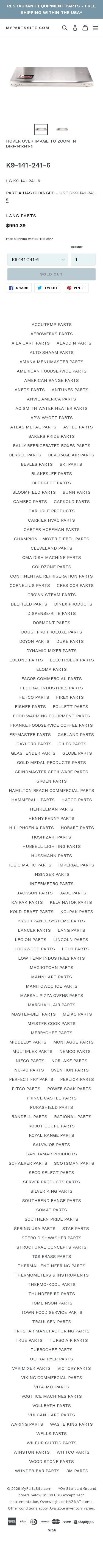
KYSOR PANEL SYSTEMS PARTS (51, 920)
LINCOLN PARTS (70, 939)
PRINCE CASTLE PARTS (52, 1098)
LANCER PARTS (34, 930)
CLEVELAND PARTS (51, 548)
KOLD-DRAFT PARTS (32, 911)
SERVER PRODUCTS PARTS (51, 1181)
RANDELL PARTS (29, 1116)
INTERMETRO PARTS (52, 883)
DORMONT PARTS (51, 622)
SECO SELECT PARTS (51, 1172)
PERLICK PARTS (77, 1079)
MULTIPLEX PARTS (32, 1051)
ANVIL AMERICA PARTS (51, 399)
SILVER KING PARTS (51, 1191)
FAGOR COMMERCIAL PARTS (51, 678)
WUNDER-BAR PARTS (37, 1470)
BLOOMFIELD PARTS (34, 492)
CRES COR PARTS (75, 585)
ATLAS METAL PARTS (33, 427)
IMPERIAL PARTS (76, 865)
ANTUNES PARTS (70, 389)
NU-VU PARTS (29, 1070)
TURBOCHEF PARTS (51, 1349)
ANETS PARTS (30, 389)
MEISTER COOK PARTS (51, 1023)
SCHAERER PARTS (28, 1163)
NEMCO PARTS (75, 1051)
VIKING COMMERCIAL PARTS (51, 1377)
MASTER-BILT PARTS (33, 1014)
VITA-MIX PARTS (51, 1386)
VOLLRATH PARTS (51, 1405)
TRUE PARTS (29, 1340)
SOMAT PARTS (51, 1209)
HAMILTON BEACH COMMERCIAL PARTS (51, 790)
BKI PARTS (71, 464)
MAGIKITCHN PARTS (51, 967)
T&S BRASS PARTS (51, 1256)
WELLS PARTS (51, 1433)
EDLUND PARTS (26, 660)
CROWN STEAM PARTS (51, 594)
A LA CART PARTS (31, 343)
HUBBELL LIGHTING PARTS (52, 846)
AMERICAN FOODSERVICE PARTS (52, 371)
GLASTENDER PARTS (33, 753)
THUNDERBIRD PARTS (51, 1293)
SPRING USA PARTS (34, 1228)
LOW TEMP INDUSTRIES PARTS (51, 958)
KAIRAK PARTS (27, 902)
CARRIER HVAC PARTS (51, 520)
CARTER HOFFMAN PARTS (52, 529)
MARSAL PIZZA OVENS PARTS (51, 995)
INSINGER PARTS (51, 874)
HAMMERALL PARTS (33, 799)
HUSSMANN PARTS (51, 855)
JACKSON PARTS (35, 893)
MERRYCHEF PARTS (52, 1032)
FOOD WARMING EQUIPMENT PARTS (51, 715)
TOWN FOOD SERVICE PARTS (51, 1312)
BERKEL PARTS (25, 454)
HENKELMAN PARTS (51, 809)
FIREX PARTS (70, 697)
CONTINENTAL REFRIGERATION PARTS (51, 576)
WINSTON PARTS (31, 1452)
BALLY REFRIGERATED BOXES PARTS (51, 445)
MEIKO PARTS (77, 1014)
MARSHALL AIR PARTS (52, 1004)
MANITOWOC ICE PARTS (51, 986)
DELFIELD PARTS (29, 604)
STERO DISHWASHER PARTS (52, 1237)
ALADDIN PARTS (74, 343)
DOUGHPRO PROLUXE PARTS (51, 632)
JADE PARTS (73, 893)
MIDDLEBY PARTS (27, 1042)
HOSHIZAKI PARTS (51, 837)
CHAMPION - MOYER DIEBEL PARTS (51, 538)
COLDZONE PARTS (51, 566)
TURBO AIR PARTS (68, 1340)
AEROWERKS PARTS (51, 333)
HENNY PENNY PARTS (51, 818)
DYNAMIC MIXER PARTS (51, 650)
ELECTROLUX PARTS (72, 660)
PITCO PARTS (26, 1088)
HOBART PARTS (77, 827)
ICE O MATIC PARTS (30, 865)
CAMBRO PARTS (30, 501)
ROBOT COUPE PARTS (52, 1126)
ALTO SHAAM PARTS (52, 352)
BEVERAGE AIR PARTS (71, 454)
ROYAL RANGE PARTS (51, 1135)
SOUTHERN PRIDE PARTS (51, 1219)
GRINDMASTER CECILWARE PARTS (51, 771)
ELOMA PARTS (51, 669)
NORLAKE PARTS (69, 1060)
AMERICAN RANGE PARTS (51, 380)
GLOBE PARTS (77, 753)
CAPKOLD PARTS (72, 501)
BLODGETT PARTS (51, 482)
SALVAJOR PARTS (51, 1144)
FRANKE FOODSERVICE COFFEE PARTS (51, 725)
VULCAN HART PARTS (51, 1414)
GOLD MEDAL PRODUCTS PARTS (51, 762)
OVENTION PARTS (70, 1070)
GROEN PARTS (52, 781)
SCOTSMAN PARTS (74, 1163)
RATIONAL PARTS (72, 1116)
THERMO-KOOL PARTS (52, 1284)
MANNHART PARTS (51, 976)
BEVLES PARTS (37, 464)
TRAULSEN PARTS (51, 1321)
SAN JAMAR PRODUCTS (51, 1153)
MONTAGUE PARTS (73, 1042)
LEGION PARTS (30, 939)
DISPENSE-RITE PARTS (51, 613)
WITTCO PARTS (73, 1452)
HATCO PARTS (77, 799)
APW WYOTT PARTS (51, 417)
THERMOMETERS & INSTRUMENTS (52, 1275)
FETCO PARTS (34, 697)
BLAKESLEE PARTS (51, 473)
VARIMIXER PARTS (31, 1368)
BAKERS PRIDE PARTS (51, 436)
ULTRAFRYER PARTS (51, 1359)
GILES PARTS (73, 743)
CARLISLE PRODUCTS (52, 510)
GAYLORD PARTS (34, 743)
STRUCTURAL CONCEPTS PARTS (51, 1247)
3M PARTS (77, 1470)
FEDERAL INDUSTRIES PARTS (51, 687)
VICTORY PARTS (74, 1368)
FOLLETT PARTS (70, 706)
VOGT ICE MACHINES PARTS (51, 1396)
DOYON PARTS (34, 641)
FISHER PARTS (30, 706)
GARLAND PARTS (76, 734)
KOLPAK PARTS (76, 911)
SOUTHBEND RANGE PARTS (51, 1200)
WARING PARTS (26, 1424)
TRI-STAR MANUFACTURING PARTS (52, 1331)
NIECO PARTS (30, 1060)
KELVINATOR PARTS (71, 902)
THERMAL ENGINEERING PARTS (51, 1265)
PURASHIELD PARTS (51, 1107)
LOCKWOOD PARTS (35, 948)
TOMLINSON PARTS (52, 1303)
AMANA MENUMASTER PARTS (51, 361)
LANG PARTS (71, 930)
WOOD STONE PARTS (51, 1461)
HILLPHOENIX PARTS (31, 827)
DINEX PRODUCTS (73, 604)
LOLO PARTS (75, 948)
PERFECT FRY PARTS (31, 1079)
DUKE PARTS (70, 641)
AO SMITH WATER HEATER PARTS (51, 408)
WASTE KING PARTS (71, 1424)
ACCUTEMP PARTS (52, 324)
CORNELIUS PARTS (30, 585)
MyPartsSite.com (27, 27)
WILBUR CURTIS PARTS (52, 1442)
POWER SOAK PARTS (69, 1088)
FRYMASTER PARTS (30, 734)
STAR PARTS (75, 1228)
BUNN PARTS (77, 492)
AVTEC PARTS (78, 427)
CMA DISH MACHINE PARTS (51, 557)
